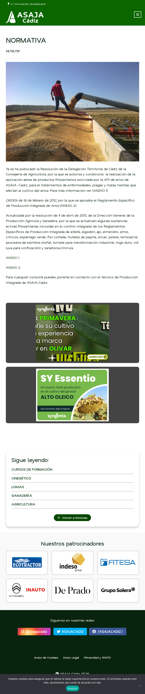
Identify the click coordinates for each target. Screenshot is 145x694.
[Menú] (137, 14)
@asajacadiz (35, 631)
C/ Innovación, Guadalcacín (27, 4)
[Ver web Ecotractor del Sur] (27, 563)
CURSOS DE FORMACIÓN (32, 469)
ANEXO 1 (12, 257)
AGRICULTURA (23, 504)
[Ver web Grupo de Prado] (72, 591)
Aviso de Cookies (46, 657)
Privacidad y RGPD (97, 657)
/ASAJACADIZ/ (109, 631)
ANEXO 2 (13, 267)
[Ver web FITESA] (118, 563)
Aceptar (72, 688)
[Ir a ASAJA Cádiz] (25, 17)
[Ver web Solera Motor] (118, 591)
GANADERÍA (22, 495)
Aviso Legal (71, 657)
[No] (140, 686)
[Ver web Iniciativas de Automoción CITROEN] (27, 591)
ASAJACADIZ (72, 631)
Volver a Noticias (73, 518)
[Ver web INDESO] (72, 563)
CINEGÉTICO (21, 478)
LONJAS (18, 487)
